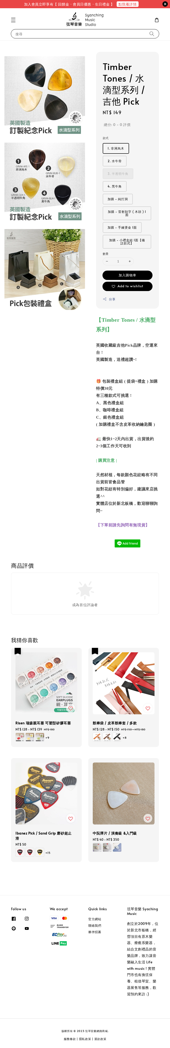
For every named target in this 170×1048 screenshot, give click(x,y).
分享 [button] (112, 299)
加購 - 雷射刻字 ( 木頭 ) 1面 (127, 213)
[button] (13, 20)
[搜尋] (152, 33)
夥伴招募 (94, 932)
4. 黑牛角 (115, 186)
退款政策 (100, 1039)
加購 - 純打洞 (118, 199)
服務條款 (70, 1039)
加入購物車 (127, 275)
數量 (106, 254)
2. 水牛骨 (115, 161)
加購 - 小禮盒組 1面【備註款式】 (127, 241)
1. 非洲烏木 (116, 148)
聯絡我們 (94, 925)
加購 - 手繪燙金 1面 (122, 227)
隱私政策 (85, 1039)
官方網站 (94, 919)
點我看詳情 (127, 4)
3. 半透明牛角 (118, 174)
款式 (106, 138)
